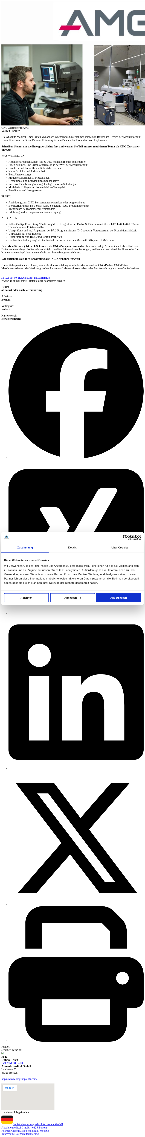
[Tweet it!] (76, 904)
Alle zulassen (118, 597)
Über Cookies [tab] (119, 547)
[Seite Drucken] (76, 1040)
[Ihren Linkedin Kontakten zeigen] (76, 768)
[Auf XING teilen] (76, 613)
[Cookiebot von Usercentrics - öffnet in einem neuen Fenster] (125, 537)
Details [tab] (72, 547)
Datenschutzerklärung (26, 1133)
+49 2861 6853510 (12, 1063)
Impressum (7, 1133)
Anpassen (70, 597)
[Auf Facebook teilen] (76, 457)
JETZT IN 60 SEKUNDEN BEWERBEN (25, 277)
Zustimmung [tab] (25, 547)
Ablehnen (26, 597)
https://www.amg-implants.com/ (19, 1078)
